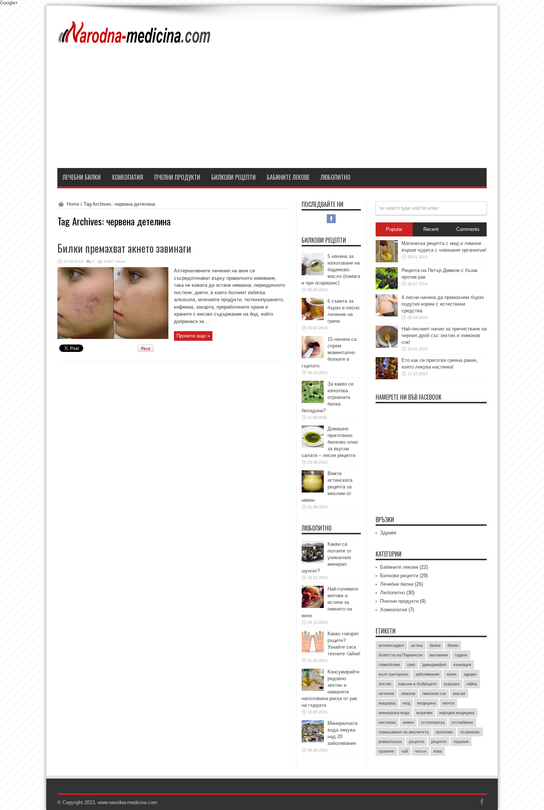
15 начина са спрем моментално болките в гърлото (329, 352)
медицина (426, 703)
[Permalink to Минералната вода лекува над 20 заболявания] (313, 740)
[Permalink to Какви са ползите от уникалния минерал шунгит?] (313, 561)
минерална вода (394, 712)
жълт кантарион (393, 674)
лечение (386, 693)
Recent (431, 229)
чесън (420, 751)
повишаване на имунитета (404, 732)
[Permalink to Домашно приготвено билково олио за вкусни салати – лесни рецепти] (313, 446)
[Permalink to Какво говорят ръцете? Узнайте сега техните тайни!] (313, 651)
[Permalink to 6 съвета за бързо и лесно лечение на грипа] (313, 318)
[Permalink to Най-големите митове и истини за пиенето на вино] (313, 606)
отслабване (462, 722)
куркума (451, 684)
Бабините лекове (288, 177)
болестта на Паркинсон (401, 655)
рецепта (416, 741)
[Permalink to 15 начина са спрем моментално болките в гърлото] (313, 356)
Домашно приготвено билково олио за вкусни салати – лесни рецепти (330, 442)
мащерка (387, 703)
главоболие (389, 664)
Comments (468, 229)
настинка (387, 722)
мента (448, 703)
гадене (461, 655)
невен (408, 722)
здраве (470, 674)
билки (452, 645)
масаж (459, 693)
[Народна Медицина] (134, 38)
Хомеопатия (127, 177)
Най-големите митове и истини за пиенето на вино (330, 602)
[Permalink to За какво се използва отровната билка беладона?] (313, 401)
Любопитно (335, 177)
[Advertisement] (272, 112)
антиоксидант (391, 645)
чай (404, 751)
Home (73, 204)
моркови (424, 712)
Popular (394, 229)
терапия (461, 741)
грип (411, 664)
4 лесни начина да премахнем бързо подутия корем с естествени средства (443, 304)
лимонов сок (434, 693)
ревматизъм (390, 741)
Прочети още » (193, 336)
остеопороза (432, 722)
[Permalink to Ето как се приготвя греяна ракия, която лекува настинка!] (387, 377)
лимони (408, 693)
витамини (439, 655)
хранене (386, 751)
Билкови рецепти (233, 177)
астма (417, 645)
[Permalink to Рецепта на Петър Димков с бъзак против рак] (387, 287)
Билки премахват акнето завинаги (124, 248)
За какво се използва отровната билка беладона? (327, 397)
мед (406, 703)
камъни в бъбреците (417, 684)
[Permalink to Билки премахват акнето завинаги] (112, 337)
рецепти (438, 741)
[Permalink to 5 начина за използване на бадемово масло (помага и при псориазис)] (313, 273)
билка (435, 645)
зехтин (385, 684)
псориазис (470, 732)
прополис (444, 732)
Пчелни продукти (177, 177)
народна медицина (456, 712)
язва (437, 751)
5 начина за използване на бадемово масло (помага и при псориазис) (331, 269)
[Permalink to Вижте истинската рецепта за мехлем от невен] (313, 491)
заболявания (427, 674)
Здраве (388, 532)
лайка (471, 684)
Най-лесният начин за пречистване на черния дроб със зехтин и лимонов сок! (444, 335)
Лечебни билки (82, 177)
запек (451, 674)
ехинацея (462, 664)
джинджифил (434, 664)
